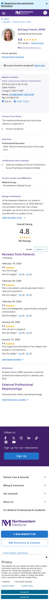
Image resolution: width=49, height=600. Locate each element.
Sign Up (21, 456)
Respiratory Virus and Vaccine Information (17, 4)
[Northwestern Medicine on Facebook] (7, 438)
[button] (3, 12)
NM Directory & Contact (24, 542)
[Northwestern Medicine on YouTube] (15, 442)
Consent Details (8, 586)
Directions (23, 101)
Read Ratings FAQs (12, 217)
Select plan (39, 65)
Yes (20, 274)
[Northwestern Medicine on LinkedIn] (30, 438)
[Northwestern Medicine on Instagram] (22, 438)
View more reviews (11, 359)
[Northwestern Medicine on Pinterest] (7, 442)
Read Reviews (37, 43)
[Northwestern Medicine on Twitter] (15, 438)
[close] (46, 4)
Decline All (24, 597)
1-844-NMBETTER (24, 534)
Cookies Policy (27, 586)
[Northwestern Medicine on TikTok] (38, 438)
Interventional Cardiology (13, 57)
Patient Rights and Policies (15, 553)
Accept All (24, 592)
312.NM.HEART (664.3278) (21, 94)
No (27, 274)
